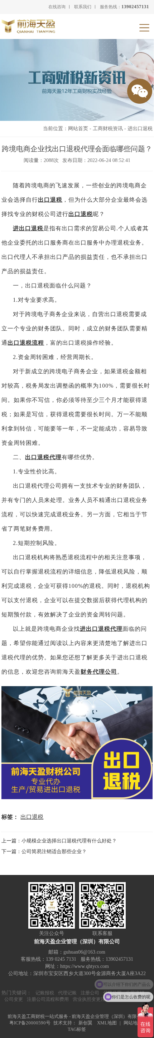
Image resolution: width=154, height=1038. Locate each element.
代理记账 (67, 992)
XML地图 (107, 1022)
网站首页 (78, 128)
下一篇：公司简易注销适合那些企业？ (44, 851)
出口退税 (50, 200)
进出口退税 (140, 128)
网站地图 (133, 1022)
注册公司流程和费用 (48, 999)
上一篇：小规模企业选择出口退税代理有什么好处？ (59, 840)
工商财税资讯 (108, 128)
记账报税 (44, 992)
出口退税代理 (43, 457)
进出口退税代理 (101, 629)
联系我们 (82, 6)
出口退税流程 (26, 343)
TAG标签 (77, 1029)
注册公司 (90, 992)
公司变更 (13, 999)
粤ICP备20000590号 (29, 1022)
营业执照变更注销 (91, 999)
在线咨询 (57, 6)
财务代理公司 (99, 672)
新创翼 (85, 1022)
